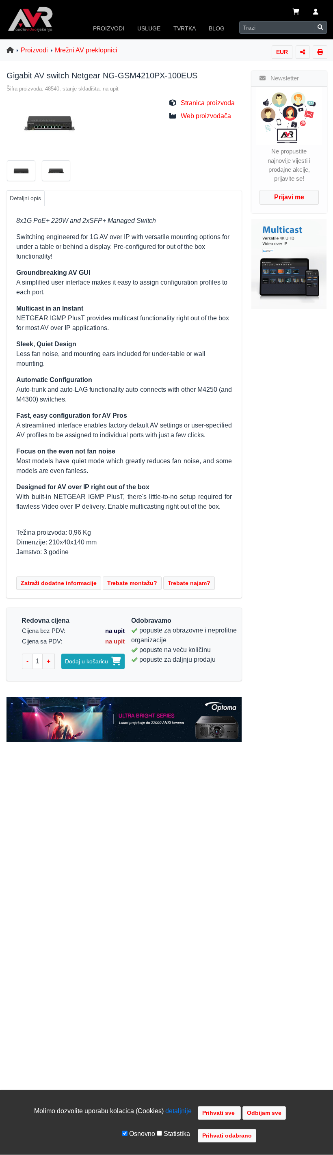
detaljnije (178, 1111)
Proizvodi (34, 50)
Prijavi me (289, 197)
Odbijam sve (264, 1113)
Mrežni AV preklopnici (86, 50)
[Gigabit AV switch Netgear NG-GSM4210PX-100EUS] (46, 122)
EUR (282, 52)
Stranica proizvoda (208, 102)
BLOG (217, 28)
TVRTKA (184, 28)
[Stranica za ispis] (320, 52)
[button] (316, 12)
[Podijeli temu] (302, 52)
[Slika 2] (59, 172)
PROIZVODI (108, 28)
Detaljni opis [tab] (25, 198)
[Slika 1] (24, 172)
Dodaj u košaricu (88, 661)
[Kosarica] (296, 12)
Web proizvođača (206, 115)
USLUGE (148, 28)
